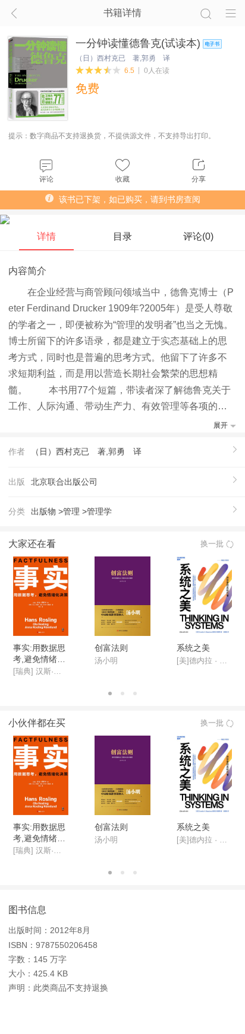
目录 (122, 236)
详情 (46, 236)
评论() (198, 236)
